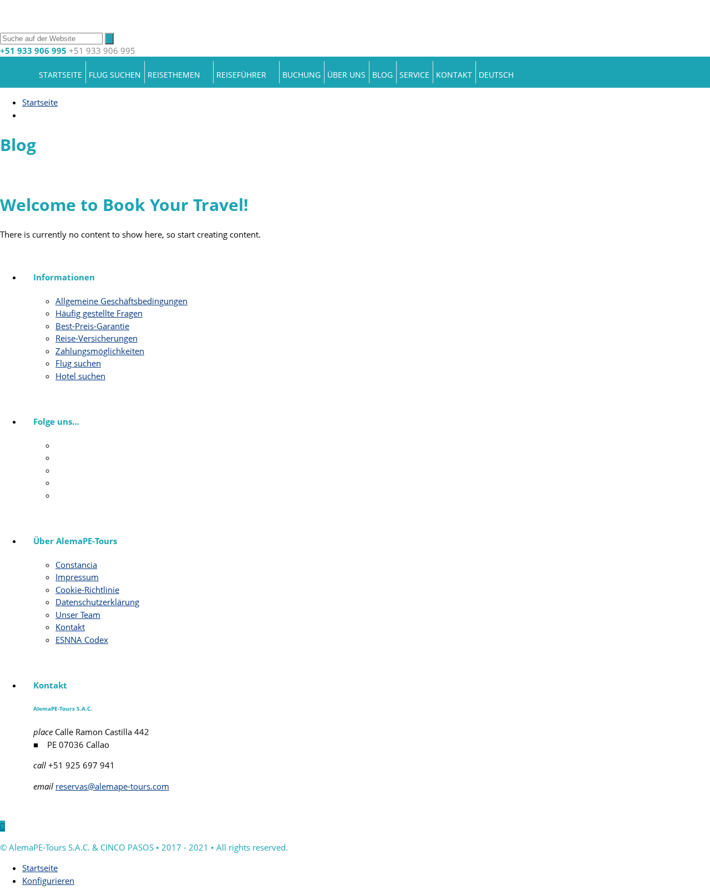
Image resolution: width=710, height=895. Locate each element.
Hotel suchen (80, 375)
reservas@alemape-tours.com (112, 786)
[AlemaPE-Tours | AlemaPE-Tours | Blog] (138, 25)
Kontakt (454, 74)
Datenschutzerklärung (97, 601)
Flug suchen (115, 74)
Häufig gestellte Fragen (99, 313)
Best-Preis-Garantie (92, 325)
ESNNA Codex (81, 639)
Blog (382, 74)
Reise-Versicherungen (96, 338)
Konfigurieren (48, 880)
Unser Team (77, 614)
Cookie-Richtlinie (87, 589)
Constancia (76, 564)
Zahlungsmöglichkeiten (99, 350)
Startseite (60, 74)
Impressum (77, 576)
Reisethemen (174, 74)
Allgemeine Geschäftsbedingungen (121, 300)
